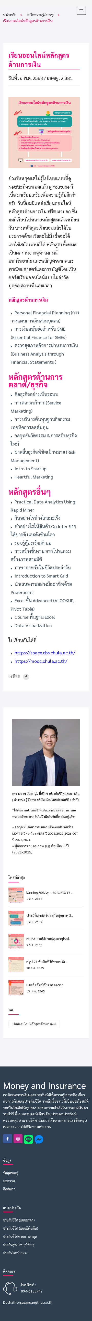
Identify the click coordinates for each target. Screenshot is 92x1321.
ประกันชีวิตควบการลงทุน (20, 1236)
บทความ (9, 1181)
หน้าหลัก (9, 14)
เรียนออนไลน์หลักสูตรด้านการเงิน (34, 1024)
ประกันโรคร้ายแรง (15, 1252)
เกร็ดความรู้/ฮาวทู (40, 14)
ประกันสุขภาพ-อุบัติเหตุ (18, 1244)
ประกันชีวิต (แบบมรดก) (19, 1220)
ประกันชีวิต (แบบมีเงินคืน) (20, 1228)
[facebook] (26, 677)
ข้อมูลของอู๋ (10, 1173)
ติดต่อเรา (9, 1189)
